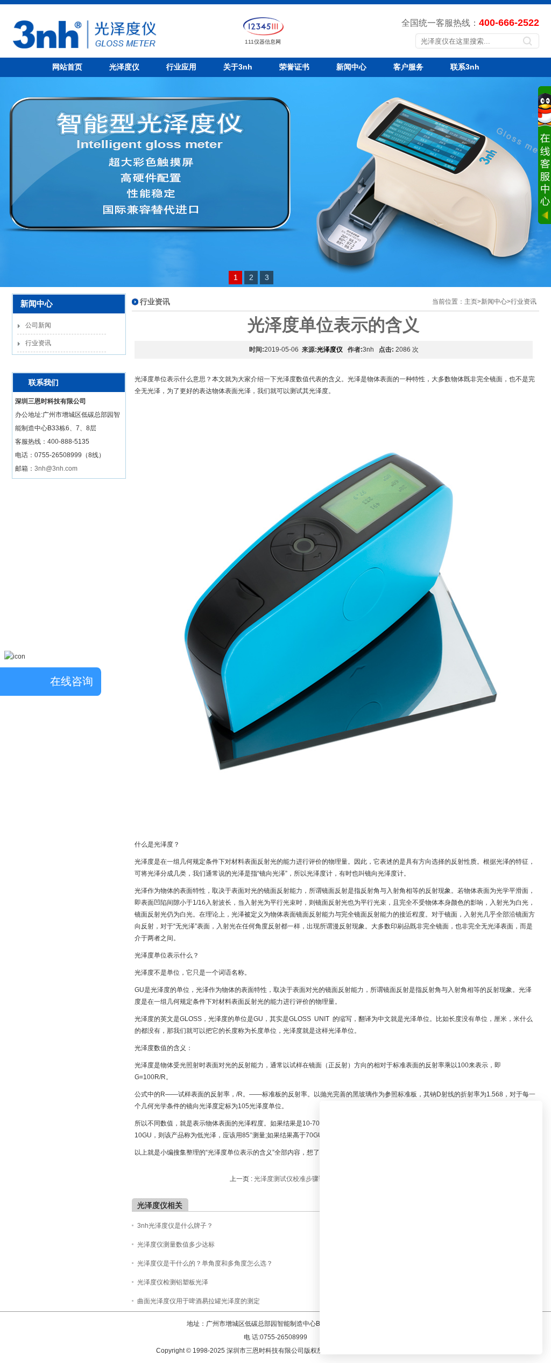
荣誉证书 (294, 66)
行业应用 (181, 66)
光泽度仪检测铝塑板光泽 (172, 1282)
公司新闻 (38, 325)
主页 (470, 301)
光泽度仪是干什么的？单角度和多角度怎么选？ (205, 1263)
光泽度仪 (124, 66)
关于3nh (237, 66)
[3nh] (48, 51)
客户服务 (408, 66)
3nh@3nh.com (55, 468)
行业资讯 (38, 343)
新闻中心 (351, 66)
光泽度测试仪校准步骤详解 (292, 1179)
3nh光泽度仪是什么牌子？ (175, 1225)
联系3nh (464, 66)
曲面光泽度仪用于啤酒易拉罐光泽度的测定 (198, 1301)
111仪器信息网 (263, 42)
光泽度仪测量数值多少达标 (176, 1244)
